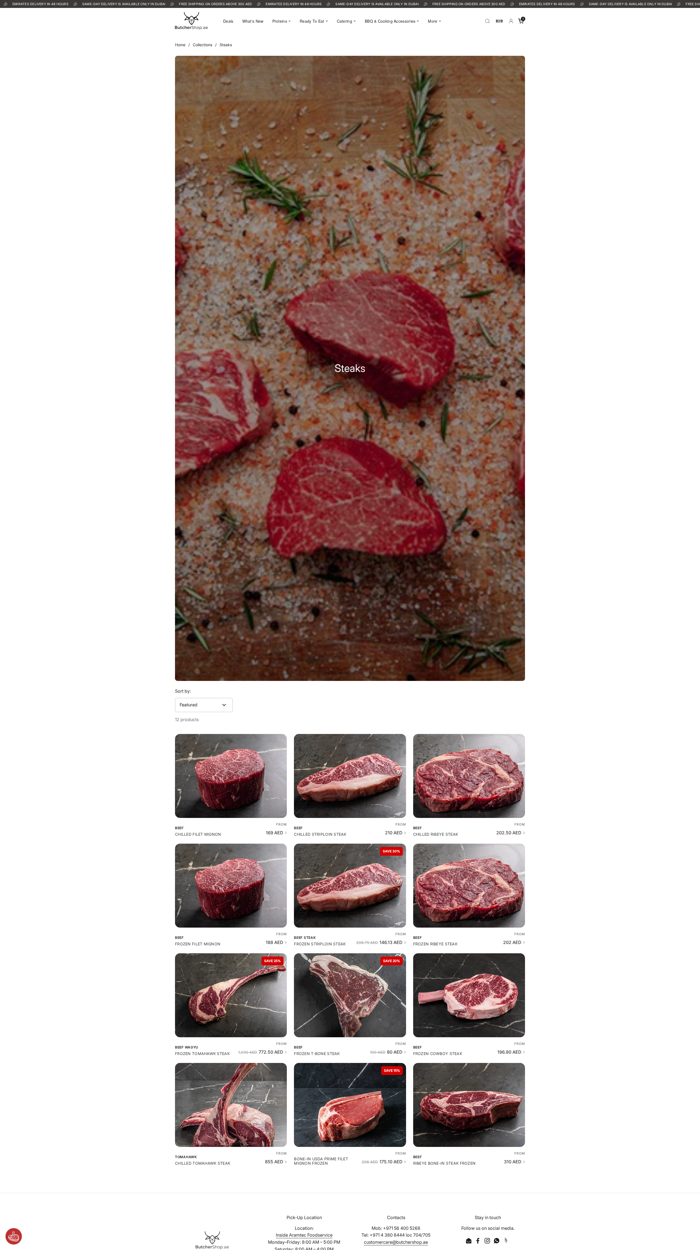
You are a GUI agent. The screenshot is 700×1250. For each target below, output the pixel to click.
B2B (499, 21)
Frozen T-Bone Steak (317, 1053)
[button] (521, 21)
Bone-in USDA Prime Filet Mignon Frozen (321, 1161)
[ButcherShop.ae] (191, 21)
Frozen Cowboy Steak (437, 1053)
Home (180, 44)
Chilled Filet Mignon (198, 834)
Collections (202, 44)
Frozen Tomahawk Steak (202, 1053)
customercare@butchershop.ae (396, 1242)
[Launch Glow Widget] (13, 1236)
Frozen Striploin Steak (320, 944)
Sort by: (183, 691)
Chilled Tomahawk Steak (202, 1163)
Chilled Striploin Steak (320, 834)
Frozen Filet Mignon (197, 944)
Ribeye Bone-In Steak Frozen (444, 1163)
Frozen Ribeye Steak (435, 944)
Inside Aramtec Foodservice (304, 1235)
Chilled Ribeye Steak (435, 834)
